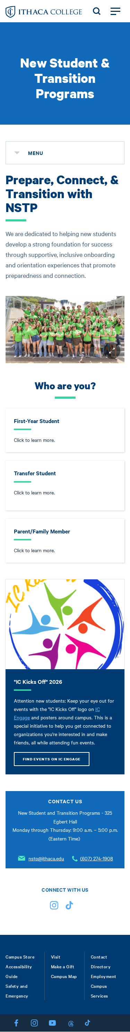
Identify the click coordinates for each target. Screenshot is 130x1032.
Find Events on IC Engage (51, 759)
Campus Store (20, 956)
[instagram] (54, 907)
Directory (101, 966)
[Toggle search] (96, 11)
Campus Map (64, 976)
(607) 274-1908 (96, 858)
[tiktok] (69, 907)
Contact (99, 956)
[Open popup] (112, 350)
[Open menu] (115, 11)
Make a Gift (63, 966)
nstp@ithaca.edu (46, 858)
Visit (56, 956)
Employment (103, 976)
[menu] (17, 153)
